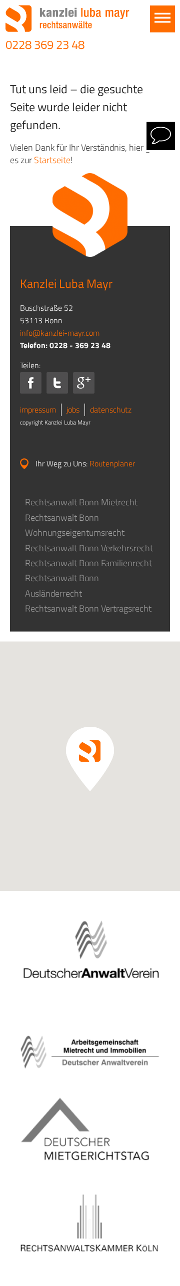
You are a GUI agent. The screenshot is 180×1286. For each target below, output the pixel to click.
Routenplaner (112, 463)
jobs (73, 410)
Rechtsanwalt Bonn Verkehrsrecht (89, 548)
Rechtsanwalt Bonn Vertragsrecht (88, 608)
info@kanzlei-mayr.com (60, 333)
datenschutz (111, 410)
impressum (38, 410)
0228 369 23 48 (45, 44)
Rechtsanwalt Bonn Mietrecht (81, 502)
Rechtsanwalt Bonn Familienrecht (88, 563)
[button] (90, 759)
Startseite (52, 160)
